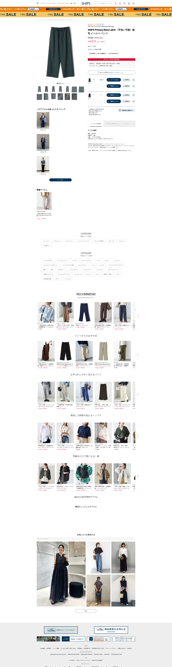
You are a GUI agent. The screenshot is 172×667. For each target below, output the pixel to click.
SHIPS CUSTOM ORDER (73, 654)
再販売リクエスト (114, 86)
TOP (37, 19)
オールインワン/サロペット (51, 265)
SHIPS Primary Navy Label (107, 26)
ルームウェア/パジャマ (64, 274)
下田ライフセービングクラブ (83, 660)
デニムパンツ (57, 241)
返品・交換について (93, 112)
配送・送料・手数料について (95, 110)
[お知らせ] (120, 3)
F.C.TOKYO (71, 660)
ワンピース (117, 260)
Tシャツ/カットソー (62, 260)
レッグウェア (99, 269)
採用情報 (48, 648)
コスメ (97, 274)
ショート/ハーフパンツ (83, 241)
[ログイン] (129, 3)
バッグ (93, 265)
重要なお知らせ (122, 648)
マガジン (54, 3)
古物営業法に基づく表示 (98, 648)
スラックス (111, 241)
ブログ (67, 3)
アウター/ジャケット (86, 260)
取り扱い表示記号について (95, 114)
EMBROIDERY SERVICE (86, 654)
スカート (107, 260)
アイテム (43, 3)
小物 (52, 269)
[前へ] (34, 316)
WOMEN (50, 19)
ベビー (117, 274)
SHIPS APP (106, 654)
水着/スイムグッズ (48, 274)
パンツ (40, 19)
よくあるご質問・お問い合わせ (68, 648)
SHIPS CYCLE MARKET (97, 660)
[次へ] (137, 316)
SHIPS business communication (58, 654)
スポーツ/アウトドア (113, 269)
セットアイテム (82, 265)
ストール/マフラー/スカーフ (115, 265)
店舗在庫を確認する (127, 110)
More (86, 611)
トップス (74, 260)
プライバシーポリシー (111, 648)
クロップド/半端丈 (99, 241)
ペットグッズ (67, 279)
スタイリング (61, 3)
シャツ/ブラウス (48, 260)
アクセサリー (61, 269)
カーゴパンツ (69, 241)
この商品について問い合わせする (96, 109)
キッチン (88, 274)
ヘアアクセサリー (73, 269)
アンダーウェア (87, 269)
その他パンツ (45, 19)
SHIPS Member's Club (116, 654)
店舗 (71, 3)
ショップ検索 (56, 648)
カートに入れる (114, 79)
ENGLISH (129, 648)
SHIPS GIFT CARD (98, 654)
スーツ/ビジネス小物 (68, 265)
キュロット (122, 241)
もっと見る (60, 179)
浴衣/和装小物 (47, 279)
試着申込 (127, 79)
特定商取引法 (87, 648)
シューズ (101, 265)
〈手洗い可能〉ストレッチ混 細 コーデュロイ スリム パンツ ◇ (44, 215)
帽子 (45, 269)
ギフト (57, 279)
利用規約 (80, 648)
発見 (75, 3)
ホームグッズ (78, 274)
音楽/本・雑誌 (107, 274)
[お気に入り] (124, 3)
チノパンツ (46, 241)
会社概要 (42, 648)
